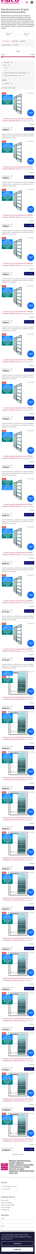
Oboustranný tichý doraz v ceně (14, 75)
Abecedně (15, 45)
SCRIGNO (8, 83)
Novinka (7, 68)
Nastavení (17, 1244)
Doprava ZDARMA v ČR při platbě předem (16, 73)
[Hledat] (22, 2)
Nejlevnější (15, 41)
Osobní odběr (5, 1200)
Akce (7, 65)
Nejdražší (22, 41)
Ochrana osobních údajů (7, 1205)
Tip (6, 70)
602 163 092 (7, 1189)
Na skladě (8, 62)
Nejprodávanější (6, 45)
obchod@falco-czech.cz (10, 1186)
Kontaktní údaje (5, 1210)
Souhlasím (17, 1249)
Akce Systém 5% (5, 1207)
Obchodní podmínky (6, 1203)
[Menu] (32, 2)
